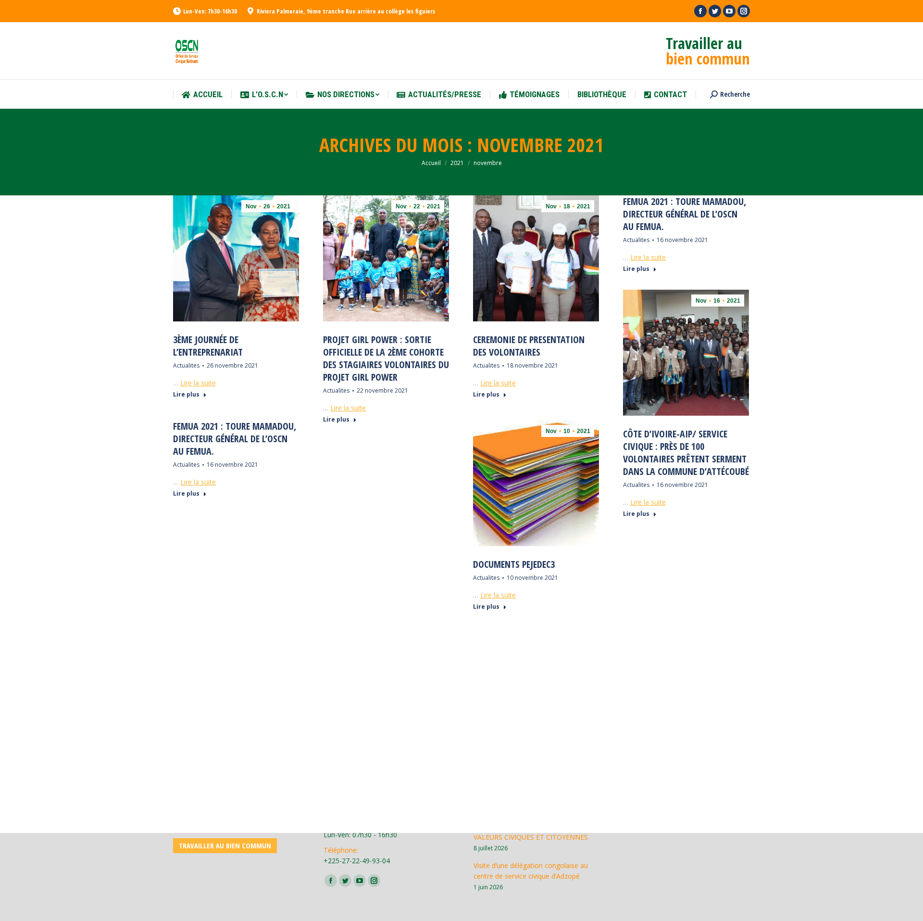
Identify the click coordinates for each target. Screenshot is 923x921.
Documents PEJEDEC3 (514, 564)
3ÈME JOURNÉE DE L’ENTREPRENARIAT (208, 345)
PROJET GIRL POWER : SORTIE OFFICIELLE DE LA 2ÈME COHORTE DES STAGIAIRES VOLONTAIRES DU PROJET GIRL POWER (386, 358)
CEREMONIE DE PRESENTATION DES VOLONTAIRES (529, 345)
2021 (457, 163)
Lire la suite (198, 382)
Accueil (431, 163)
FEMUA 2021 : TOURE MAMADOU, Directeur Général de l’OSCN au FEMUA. (684, 214)
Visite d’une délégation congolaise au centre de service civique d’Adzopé (531, 871)
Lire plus (186, 394)
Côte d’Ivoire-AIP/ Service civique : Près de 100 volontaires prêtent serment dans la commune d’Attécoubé (686, 453)
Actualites (186, 365)
